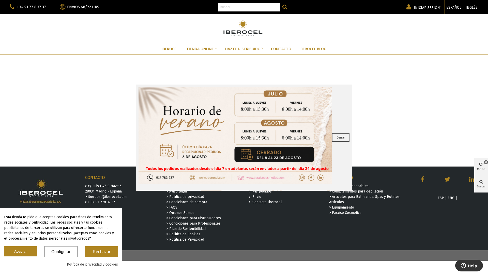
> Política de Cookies (183, 234)
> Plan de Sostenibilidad (186, 229)
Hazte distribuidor (244, 48)
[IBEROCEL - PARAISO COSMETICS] (244, 28)
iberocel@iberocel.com (107, 197)
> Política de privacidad (185, 197)
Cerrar (341, 137)
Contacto (281, 48)
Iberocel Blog (312, 48)
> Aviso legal (176, 191)
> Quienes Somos (180, 213)
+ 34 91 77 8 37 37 (31, 7)
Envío (256, 197)
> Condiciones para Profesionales (193, 223)
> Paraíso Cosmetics (345, 213)
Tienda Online (200, 48)
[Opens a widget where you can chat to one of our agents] (469, 266)
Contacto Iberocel (267, 202)
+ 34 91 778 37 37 (101, 202)
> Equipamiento (341, 207)
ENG (451, 198)
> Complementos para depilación (356, 191)
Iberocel (170, 48)
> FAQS (171, 207)
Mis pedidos (262, 191)
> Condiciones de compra (186, 202)
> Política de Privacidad (185, 239)
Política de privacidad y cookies (92, 264)
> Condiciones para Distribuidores (193, 218)
